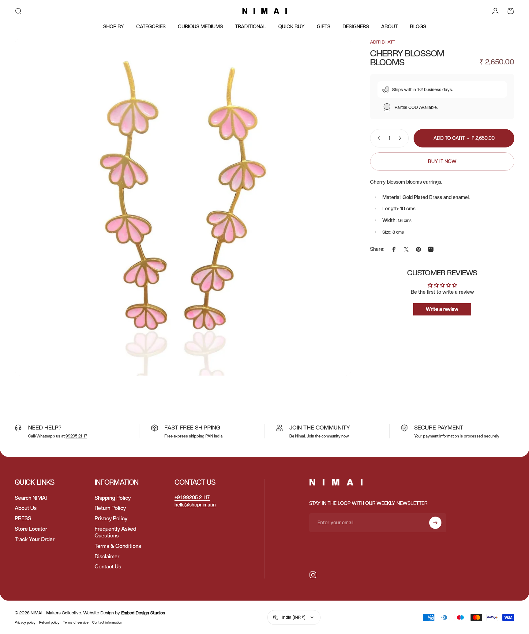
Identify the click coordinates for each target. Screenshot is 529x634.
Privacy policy (25, 622)
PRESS (23, 518)
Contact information (107, 622)
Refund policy (49, 622)
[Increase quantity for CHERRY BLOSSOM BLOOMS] (401, 138)
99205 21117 (76, 436)
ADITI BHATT (382, 42)
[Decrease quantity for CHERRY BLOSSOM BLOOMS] (377, 138)
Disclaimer (107, 556)
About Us (26, 508)
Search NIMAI (31, 498)
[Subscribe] (435, 523)
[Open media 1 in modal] (183, 207)
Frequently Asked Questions (115, 532)
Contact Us (108, 566)
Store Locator (31, 528)
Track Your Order (34, 539)
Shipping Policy (113, 498)
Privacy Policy (111, 518)
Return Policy (110, 508)
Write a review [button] (442, 309)
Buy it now (442, 161)
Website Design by (124, 612)
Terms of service (75, 622)
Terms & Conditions (118, 546)
